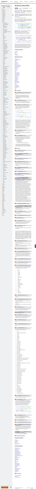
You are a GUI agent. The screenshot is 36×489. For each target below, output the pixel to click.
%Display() (16, 456)
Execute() (16, 70)
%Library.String (18, 168)
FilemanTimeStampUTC (6, 87)
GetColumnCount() (17, 72)
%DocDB (3, 12)
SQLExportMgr (5, 147)
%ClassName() (16, 449)
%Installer (3, 18)
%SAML (3, 190)
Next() (15, 83)
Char (3, 39)
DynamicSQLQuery (5, 74)
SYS (2, 214)
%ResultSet (20, 17)
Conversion (4, 54)
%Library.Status (26, 158)
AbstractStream (5, 27)
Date (3, 60)
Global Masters (31, 1)
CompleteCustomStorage (6, 50)
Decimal (4, 62)
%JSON (3, 20)
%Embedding (4, 13)
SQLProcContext (5, 150)
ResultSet (20, 3)
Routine (4, 138)
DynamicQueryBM (5, 72)
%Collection (3, 9)
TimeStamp (4, 174)
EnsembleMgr (4, 76)
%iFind (3, 204)
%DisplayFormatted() (17, 457)
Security (3, 215)
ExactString (4, 78)
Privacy (27, 487)
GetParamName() (17, 81)
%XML (3, 202)
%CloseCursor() (16, 58)
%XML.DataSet (16, 476)
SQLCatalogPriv (5, 144)
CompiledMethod (5, 45)
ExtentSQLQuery (5, 79)
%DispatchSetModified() (18, 454)
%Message (23, 233)
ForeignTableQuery (5, 90)
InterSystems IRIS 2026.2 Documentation (5, 487)
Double (4, 65)
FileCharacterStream (5, 82)
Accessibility (32, 488)
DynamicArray (4, 67)
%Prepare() (16, 466)
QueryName (24, 19)
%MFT (3, 183)
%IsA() (15, 460)
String (3, 163)
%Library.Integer (18, 174)
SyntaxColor (4, 166)
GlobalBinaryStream (5, 98)
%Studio (3, 196)
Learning (11, 1)
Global (3, 97)
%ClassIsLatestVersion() (17, 448)
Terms (29, 487)
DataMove (3, 209)
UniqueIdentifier (5, 178)
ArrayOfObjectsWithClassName (6, 31)
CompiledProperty (5, 47)
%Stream (3, 195)
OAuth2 (3, 213)
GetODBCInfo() (16, 79)
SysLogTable (4, 169)
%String (24, 92)
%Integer (25, 167)
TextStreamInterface (5, 172)
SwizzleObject (4, 165)
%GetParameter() (17, 459)
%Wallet (3, 199)
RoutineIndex (4, 139)
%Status (24, 150)
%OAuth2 (3, 186)
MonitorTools (4, 212)
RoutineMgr (4, 140)
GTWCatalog (4, 93)
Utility (3, 180)
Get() (15, 71)
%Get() (15, 61)
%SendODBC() (16, 67)
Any (3, 28)
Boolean (4, 37)
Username (4, 179)
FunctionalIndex (5, 92)
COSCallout (4, 38)
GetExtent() (16, 78)
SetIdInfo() (16, 87)
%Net (3, 185)
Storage (4, 160)
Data (15, 53)
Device (4, 64)
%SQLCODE (23, 231)
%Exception (3, 14)
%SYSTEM (3, 194)
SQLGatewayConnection (6, 148)
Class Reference (10, 3)
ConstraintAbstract (5, 51)
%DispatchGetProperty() (18, 59)
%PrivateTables (16, 440)
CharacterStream (5, 40)
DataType (4, 59)
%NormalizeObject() (17, 463)
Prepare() (28, 32)
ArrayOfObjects (5, 30)
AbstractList (4, 25)
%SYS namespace (14, 3)
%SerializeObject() (17, 469)
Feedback (35, 246)
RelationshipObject (5, 136)
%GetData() (16, 62)
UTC (3, 177)
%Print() (16, 467)
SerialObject (4, 153)
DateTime (4, 61)
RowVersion (4, 142)
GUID (3, 96)
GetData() (16, 76)
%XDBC (3, 201)
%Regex (3, 189)
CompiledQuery (5, 48)
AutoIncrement (5, 32)
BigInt (3, 34)
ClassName (19, 19)
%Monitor (3, 184)
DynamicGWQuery (5, 68)
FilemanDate (4, 84)
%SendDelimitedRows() (17, 66)
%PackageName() (17, 465)
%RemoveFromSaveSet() (18, 468)
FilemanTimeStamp (5, 86)
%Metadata (16, 51)
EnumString (4, 77)
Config (3, 208)
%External (3, 16)
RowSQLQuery (4, 141)
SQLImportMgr (5, 149)
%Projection (3, 187)
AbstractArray (4, 22)
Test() (15, 88)
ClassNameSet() (17, 68)
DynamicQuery (5, 71)
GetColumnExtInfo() (17, 73)
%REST (3, 188)
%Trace (3, 197)
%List (20, 312)
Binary (3, 35)
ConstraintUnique (5, 53)
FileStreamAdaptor (5, 83)
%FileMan (3, 17)
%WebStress (3, 200)
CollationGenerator (5, 43)
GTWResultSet (4, 95)
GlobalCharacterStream (6, 99)
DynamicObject (5, 69)
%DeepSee (3, 10)
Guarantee (32, 487)
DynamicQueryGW (5, 73)
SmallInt (4, 158)
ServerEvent (4, 156)
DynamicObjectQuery (5, 70)
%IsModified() (16, 461)
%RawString (24, 100)
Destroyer (4, 63)
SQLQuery (4, 151)
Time (3, 173)
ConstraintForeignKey (5, 52)
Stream (4, 162)
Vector (3, 181)
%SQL (3, 192)
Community (21, 1)
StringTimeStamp (5, 164)
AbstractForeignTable (5, 24)
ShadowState (4, 157)
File (3, 80)
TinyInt (4, 175)
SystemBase (4, 170)
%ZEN (3, 203)
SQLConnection (5, 145)
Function (4, 91)
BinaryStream (4, 36)
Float (3, 89)
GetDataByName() (17, 77)
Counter (4, 55)
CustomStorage (5, 58)
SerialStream (4, 155)
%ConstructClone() (17, 450)
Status (3, 159)
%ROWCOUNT (28, 233)
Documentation (16, 1)
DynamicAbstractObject (6, 66)
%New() (16, 462)
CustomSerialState (5, 57)
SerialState (4, 154)
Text (3, 171)
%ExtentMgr (3, 15)
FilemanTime (4, 85)
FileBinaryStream (5, 81)
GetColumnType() (17, 75)
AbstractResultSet (5, 26)
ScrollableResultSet (5, 152)
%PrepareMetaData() (17, 64)
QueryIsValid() (16, 85)
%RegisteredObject (24, 314)
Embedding (4, 75)
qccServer (4, 182)
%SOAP (3, 191)
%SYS (3, 193)
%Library (18, 3)
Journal (3, 211)
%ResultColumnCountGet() (18, 65)
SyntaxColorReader (5, 167)
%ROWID (16, 442)
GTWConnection (5, 94)
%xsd (3, 206)
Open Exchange (26, 1)
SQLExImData (4, 146)
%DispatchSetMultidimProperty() (19, 455)
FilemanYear (4, 88)
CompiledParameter (5, 46)
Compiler (4, 49)
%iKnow (3, 205)
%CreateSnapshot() (17, 451)
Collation (4, 42)
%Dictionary (3, 11)
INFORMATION (4, 210)
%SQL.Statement (17, 11)
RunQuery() (16, 471)
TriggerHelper (4, 176)
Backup (3, 207)
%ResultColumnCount (17, 443)
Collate (4, 41)
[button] (15, 90)
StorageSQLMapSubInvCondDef (7, 161)
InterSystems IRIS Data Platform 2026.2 (4, 3)
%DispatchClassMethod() (18, 452)
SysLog (4, 168)
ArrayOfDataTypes (5, 29)
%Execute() (16, 60)
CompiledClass (4, 44)
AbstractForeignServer (5, 23)
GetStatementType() (17, 82)
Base (3, 33)
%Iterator (3, 19)
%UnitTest (3, 198)
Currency (4, 56)
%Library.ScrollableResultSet (18, 475)
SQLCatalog (4, 143)
